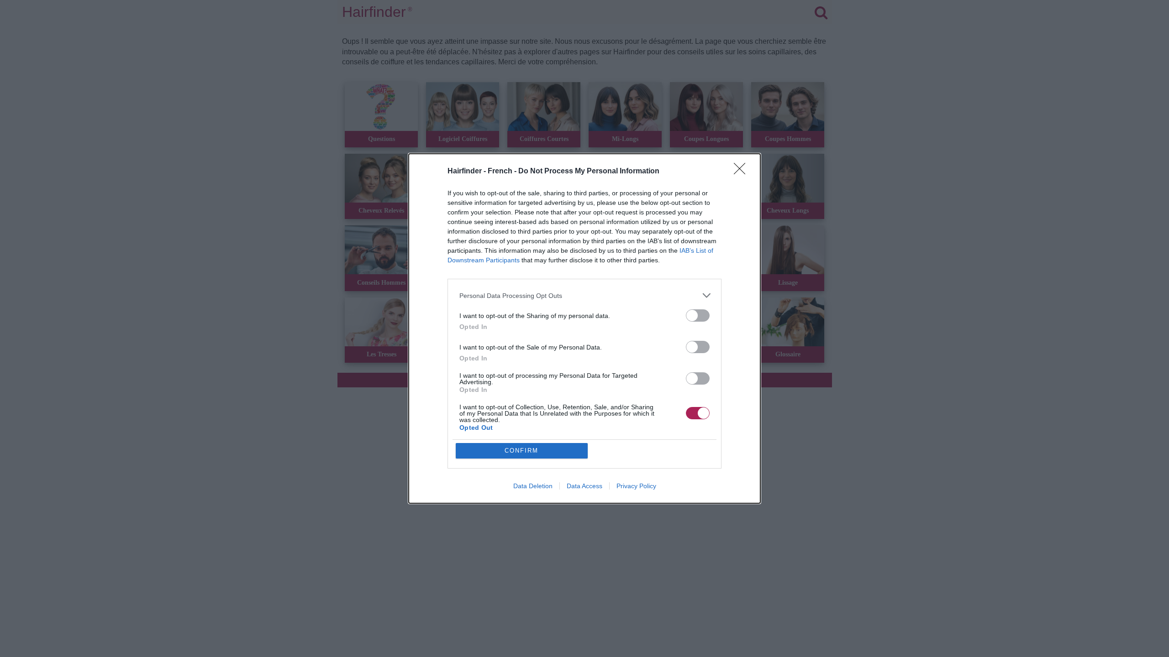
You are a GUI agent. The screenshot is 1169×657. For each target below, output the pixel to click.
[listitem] (584, 295)
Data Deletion (533, 486)
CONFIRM (521, 450)
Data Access (584, 486)
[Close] (742, 171)
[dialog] (584, 328)
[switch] (698, 315)
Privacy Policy (636, 486)
